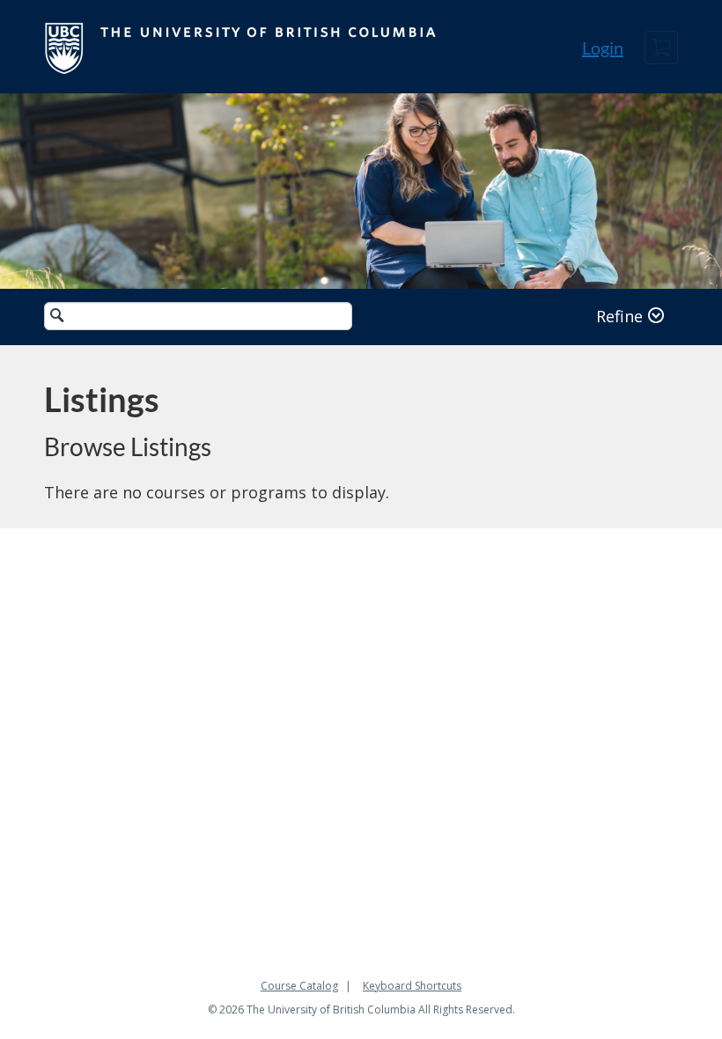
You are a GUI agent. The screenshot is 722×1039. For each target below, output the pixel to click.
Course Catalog (299, 985)
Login (602, 47)
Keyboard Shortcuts (412, 985)
